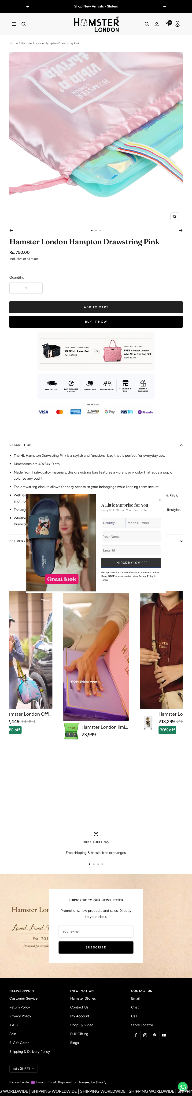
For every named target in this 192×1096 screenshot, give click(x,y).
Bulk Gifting (79, 1034)
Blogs (74, 1043)
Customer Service (23, 998)
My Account (79, 1016)
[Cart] (166, 24)
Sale (12, 1034)
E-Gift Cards (19, 1043)
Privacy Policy (20, 1016)
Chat (135, 1007)
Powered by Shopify (92, 1082)
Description (20, 445)
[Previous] (11, 230)
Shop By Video (81, 1025)
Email (135, 998)
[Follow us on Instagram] (145, 1035)
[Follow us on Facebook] (135, 1035)
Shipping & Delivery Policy (29, 1052)
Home (13, 43)
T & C (13, 1025)
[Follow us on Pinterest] (154, 1035)
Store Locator (142, 1025)
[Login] (157, 24)
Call (134, 1016)
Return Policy (19, 1007)
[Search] (24, 24)
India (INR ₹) (21, 1068)
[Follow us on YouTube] (164, 1035)
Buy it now (96, 321)
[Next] (181, 230)
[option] (96, 665)
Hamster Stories (83, 998)
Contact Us (79, 1007)
